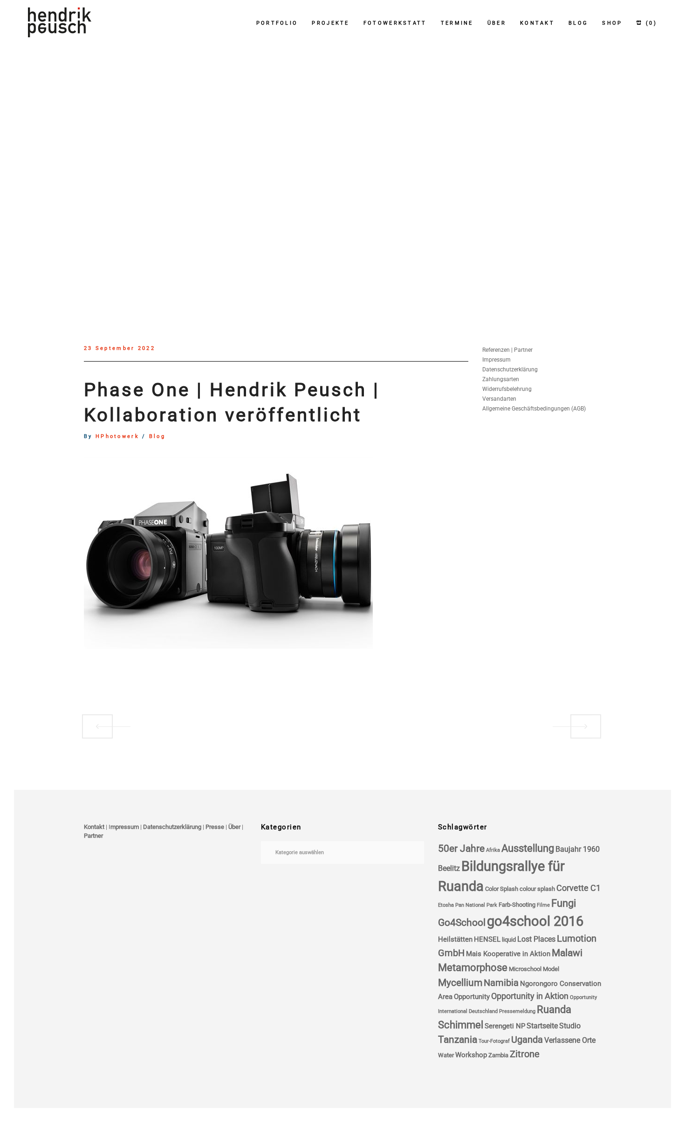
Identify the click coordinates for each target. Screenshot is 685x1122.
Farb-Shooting (517, 904)
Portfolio (277, 23)
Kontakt (537, 23)
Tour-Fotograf (494, 1041)
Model (551, 968)
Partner (93, 835)
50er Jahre (461, 848)
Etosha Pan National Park (467, 905)
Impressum (496, 359)
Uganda (527, 1039)
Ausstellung (527, 848)
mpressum (124, 826)
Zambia (498, 1055)
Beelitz (449, 868)
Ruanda (554, 1009)
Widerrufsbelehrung (507, 389)
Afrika (493, 850)
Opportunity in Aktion (530, 996)
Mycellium (460, 982)
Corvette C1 (578, 888)
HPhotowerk (117, 436)
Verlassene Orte (570, 1040)
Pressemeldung (517, 1011)
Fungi (563, 903)
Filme (543, 905)
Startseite (542, 1025)
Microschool (525, 968)
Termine (457, 23)
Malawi (567, 952)
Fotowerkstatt (395, 23)
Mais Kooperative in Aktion (508, 954)
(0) (650, 23)
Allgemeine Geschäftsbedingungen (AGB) (534, 408)
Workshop (471, 1055)
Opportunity (472, 996)
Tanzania (457, 1039)
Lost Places (536, 939)
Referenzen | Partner (507, 350)
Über (496, 23)
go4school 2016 (535, 921)
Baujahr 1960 (577, 849)
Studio (570, 1025)
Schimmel (460, 1025)
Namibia (501, 983)
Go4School (462, 922)
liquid (509, 939)
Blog (578, 23)
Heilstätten (455, 939)
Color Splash (501, 888)
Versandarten (499, 399)
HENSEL (487, 939)
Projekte (330, 23)
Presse (215, 826)
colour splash (537, 888)
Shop (612, 23)
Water (446, 1055)
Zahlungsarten (500, 379)
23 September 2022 (119, 348)
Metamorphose (472, 967)
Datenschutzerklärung (510, 369)
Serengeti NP (505, 1026)
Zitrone (525, 1054)
